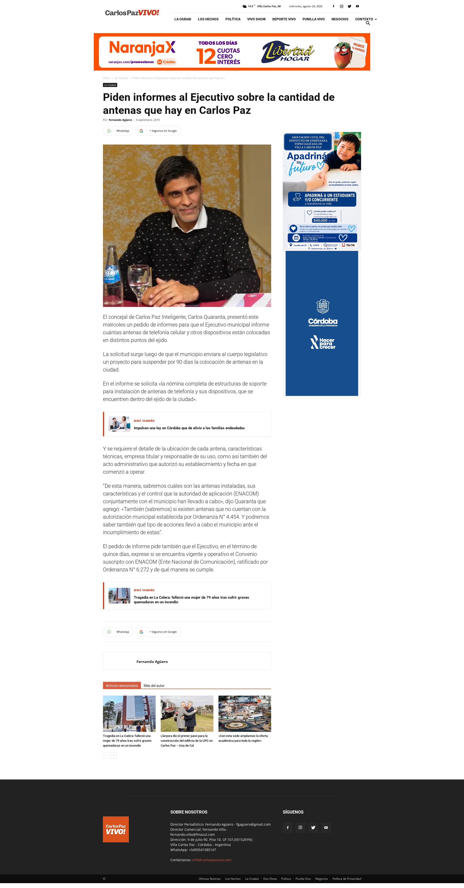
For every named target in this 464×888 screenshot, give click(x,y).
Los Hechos (208, 19)
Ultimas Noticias (210, 879)
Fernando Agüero (120, 120)
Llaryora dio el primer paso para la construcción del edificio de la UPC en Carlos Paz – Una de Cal (187, 740)
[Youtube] (357, 6)
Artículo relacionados (122, 686)
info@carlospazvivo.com (211, 860)
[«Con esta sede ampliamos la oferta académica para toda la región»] (244, 714)
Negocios (340, 19)
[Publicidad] (232, 52)
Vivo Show (256, 19)
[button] (368, 24)
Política (232, 19)
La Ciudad (182, 19)
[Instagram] (341, 6)
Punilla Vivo (314, 19)
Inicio (106, 78)
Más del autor (154, 686)
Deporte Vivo (284, 19)
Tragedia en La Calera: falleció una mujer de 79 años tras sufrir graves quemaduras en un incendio (191, 599)
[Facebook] (333, 6)
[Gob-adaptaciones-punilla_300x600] (322, 394)
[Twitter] (349, 6)
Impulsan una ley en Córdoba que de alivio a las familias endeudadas (189, 428)
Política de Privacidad (347, 879)
